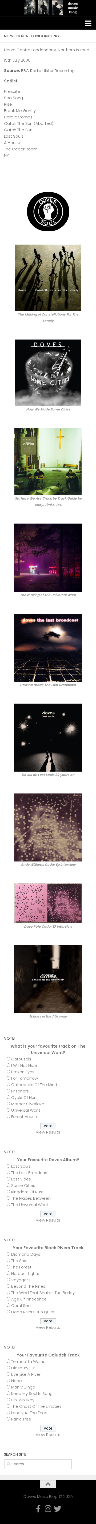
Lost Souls (21, 1166)
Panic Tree (21, 1419)
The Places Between (31, 1198)
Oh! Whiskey (22, 1400)
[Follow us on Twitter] (89, 176)
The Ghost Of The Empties (36, 1406)
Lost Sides (21, 1179)
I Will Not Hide (24, 1065)
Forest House (24, 1116)
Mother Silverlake (27, 1104)
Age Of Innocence (29, 1299)
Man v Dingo (23, 1387)
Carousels (21, 1059)
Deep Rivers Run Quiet (33, 1312)
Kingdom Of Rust (27, 1192)
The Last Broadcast (30, 1172)
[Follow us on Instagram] (80, 176)
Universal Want (25, 1110)
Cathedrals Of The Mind (34, 1084)
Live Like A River (26, 1374)
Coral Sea (21, 1305)
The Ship (19, 1260)
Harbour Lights (25, 1273)
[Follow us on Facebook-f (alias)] (72, 176)
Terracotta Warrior (29, 1361)
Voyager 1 (20, 1280)
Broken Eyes (22, 1072)
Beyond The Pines (28, 1286)
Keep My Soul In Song (32, 1393)
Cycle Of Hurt (24, 1097)
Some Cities (23, 1185)
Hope (16, 1380)
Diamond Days (25, 1254)
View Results (48, 1132)
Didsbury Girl (23, 1368)
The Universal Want (29, 1204)
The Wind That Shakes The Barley (43, 1292)
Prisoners (20, 1091)
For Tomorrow (24, 1078)
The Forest (21, 1267)
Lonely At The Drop (29, 1412)
